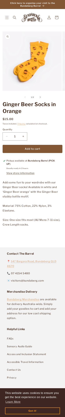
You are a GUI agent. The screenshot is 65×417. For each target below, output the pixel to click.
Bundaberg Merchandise (23, 299)
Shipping (21, 124)
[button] (7, 17)
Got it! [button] (32, 410)
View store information (20, 173)
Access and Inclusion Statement (26, 354)
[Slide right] (40, 97)
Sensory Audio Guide (19, 346)
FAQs (10, 338)
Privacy (11, 377)
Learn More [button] (13, 401)
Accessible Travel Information (25, 361)
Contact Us (14, 369)
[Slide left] (25, 97)
